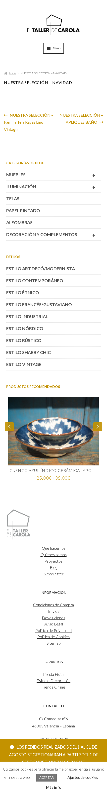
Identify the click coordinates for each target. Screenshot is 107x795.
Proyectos (53, 561)
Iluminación (50, 187)
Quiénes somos (54, 554)
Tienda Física (53, 674)
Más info (53, 787)
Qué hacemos (53, 548)
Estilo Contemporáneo (34, 280)
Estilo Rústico (24, 340)
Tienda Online (53, 687)
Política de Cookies (53, 636)
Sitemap (54, 643)
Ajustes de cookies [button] (82, 777)
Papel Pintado (23, 210)
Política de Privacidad (53, 630)
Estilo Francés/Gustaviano (39, 304)
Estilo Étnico (22, 292)
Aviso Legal (53, 623)
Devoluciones (53, 617)
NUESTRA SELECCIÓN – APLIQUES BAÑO (81, 118)
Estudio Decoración (53, 680)
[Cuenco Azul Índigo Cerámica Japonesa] (53, 431)
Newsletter (53, 573)
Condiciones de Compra (53, 604)
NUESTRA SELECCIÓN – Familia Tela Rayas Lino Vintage (28, 122)
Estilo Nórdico (24, 328)
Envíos (53, 611)
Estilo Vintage (23, 364)
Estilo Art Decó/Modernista (40, 268)
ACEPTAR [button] (46, 778)
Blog (53, 567)
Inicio (12, 73)
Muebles (50, 175)
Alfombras (19, 222)
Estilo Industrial (27, 316)
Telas (12, 198)
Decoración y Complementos (50, 235)
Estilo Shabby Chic (28, 352)
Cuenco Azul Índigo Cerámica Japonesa (53, 470)
